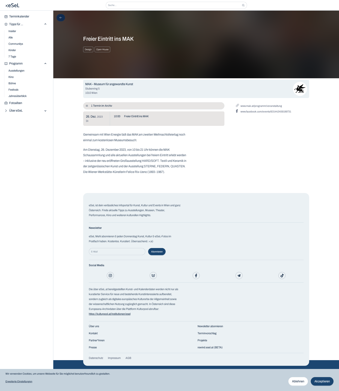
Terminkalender (19, 16)
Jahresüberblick (17, 95)
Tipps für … (16, 24)
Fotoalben (15, 103)
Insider (12, 31)
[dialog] (169, 380)
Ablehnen (298, 381)
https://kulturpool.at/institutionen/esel (109, 313)
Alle (10, 37)
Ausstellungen (16, 70)
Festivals (13, 89)
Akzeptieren (322, 381)
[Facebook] (196, 275)
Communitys (15, 43)
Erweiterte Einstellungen (18, 381)
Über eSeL (16, 110)
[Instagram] (110, 275)
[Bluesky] (153, 275)
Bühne (12, 83)
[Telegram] (239, 275)
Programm (16, 63)
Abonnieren (157, 251)
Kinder (12, 50)
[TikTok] (282, 275)
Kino (11, 76)
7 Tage (12, 56)
